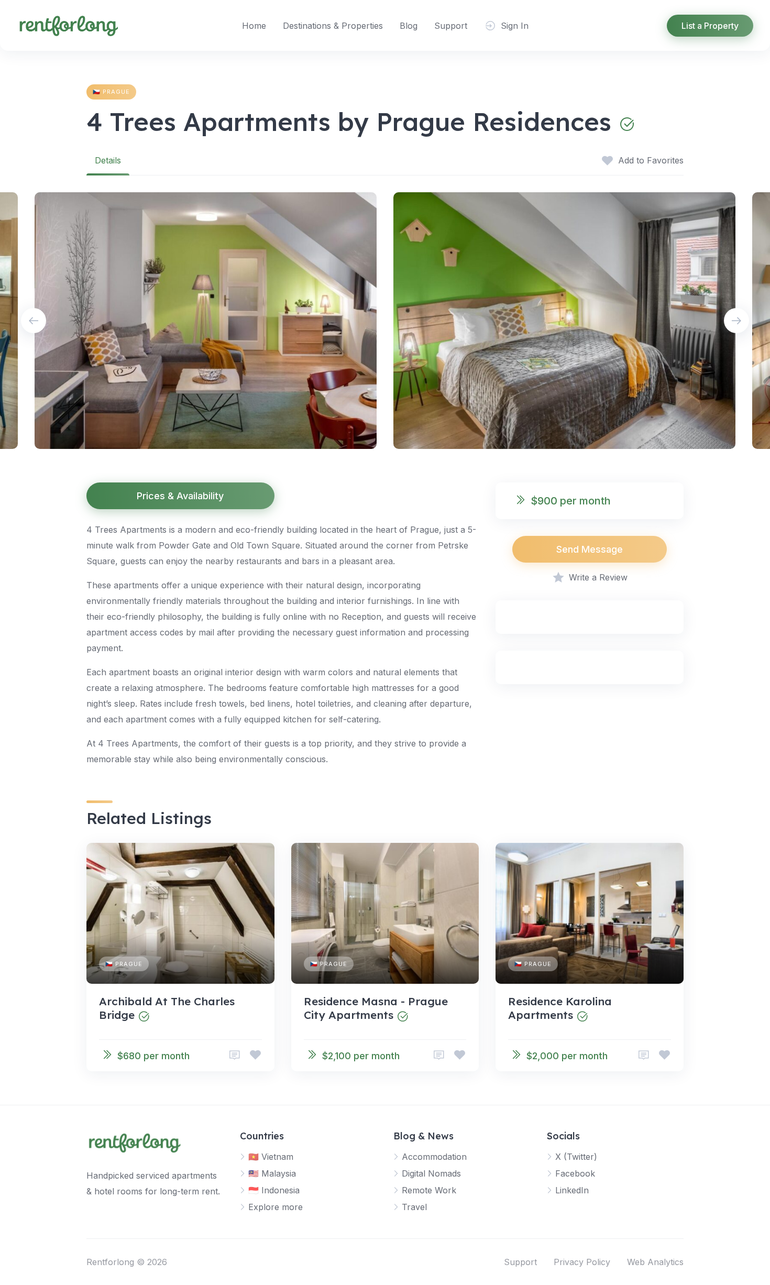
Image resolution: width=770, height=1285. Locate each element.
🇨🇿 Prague (111, 91)
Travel (414, 1207)
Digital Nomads (431, 1173)
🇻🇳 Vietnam (270, 1156)
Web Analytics (655, 1262)
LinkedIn (572, 1190)
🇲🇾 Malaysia (272, 1173)
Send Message (589, 549)
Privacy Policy (582, 1262)
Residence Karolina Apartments (560, 1008)
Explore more (275, 1207)
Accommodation (434, 1156)
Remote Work (429, 1190)
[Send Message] (234, 1055)
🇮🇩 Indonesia (274, 1190)
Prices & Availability (180, 495)
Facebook (575, 1173)
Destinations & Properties (333, 25)
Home (254, 25)
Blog (408, 25)
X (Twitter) (576, 1156)
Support (450, 25)
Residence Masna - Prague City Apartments (376, 1008)
